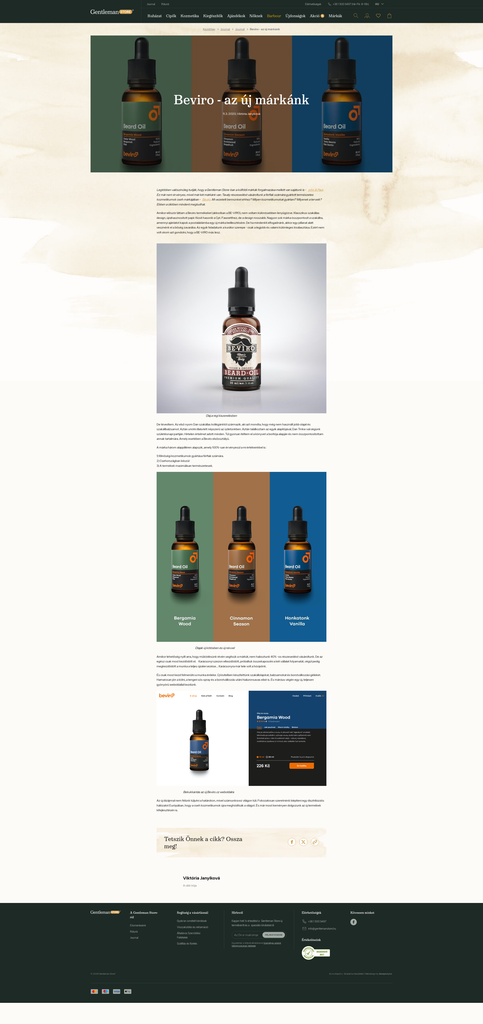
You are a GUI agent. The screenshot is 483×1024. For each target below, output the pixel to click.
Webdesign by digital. (378, 973)
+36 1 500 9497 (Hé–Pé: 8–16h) (351, 4)
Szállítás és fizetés (187, 943)
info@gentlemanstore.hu (322, 928)
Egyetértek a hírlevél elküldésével (256, 944)
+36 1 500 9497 (317, 921)
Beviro (206, 199)
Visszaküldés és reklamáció (192, 927)
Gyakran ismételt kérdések (192, 920)
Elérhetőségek (313, 4)
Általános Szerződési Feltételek (188, 935)
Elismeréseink (138, 925)
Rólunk (165, 4)
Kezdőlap (209, 29)
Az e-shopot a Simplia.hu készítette (346, 973)
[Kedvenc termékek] (378, 16)
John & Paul (315, 189)
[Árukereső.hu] (316, 952)
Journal (151, 4)
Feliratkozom (273, 934)
